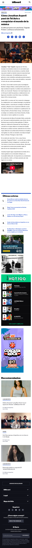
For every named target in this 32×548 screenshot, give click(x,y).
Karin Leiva (7, 440)
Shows (4, 431)
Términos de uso (15, 540)
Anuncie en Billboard (15, 483)
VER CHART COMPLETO (16, 324)
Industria (4, 12)
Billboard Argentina (6, 33)
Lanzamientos (7, 399)
